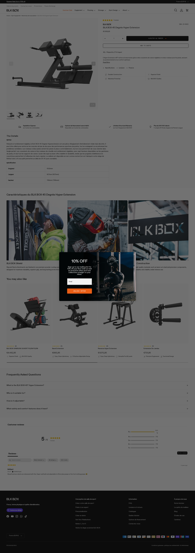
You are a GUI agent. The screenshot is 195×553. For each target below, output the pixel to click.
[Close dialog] (134, 254)
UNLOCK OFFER (79, 291)
